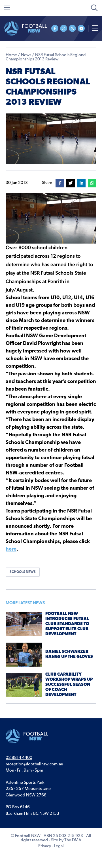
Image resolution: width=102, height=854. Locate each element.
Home (11, 55)
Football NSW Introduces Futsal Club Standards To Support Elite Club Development (67, 624)
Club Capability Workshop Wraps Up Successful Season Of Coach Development (69, 685)
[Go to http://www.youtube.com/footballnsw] (81, 28)
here (11, 549)
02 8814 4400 (19, 758)
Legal (59, 846)
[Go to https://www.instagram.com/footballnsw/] (63, 28)
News (26, 55)
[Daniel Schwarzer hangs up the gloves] (24, 654)
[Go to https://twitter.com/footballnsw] (72, 28)
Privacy (44, 846)
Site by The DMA (66, 840)
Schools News (23, 572)
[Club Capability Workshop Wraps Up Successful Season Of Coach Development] (24, 685)
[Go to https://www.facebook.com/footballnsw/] (54, 28)
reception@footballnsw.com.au (34, 764)
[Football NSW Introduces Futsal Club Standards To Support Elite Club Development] (24, 624)
